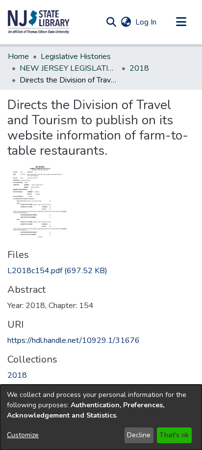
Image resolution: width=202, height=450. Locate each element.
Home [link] (18, 56)
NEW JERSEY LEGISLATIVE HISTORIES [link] (69, 68)
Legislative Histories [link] (76, 56)
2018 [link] (139, 68)
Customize (23, 435)
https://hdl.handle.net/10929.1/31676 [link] (73, 340)
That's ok (174, 435)
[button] (38, 22)
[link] (57, 270)
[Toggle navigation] (181, 22)
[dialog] (101, 417)
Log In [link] (146, 22)
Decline (139, 435)
